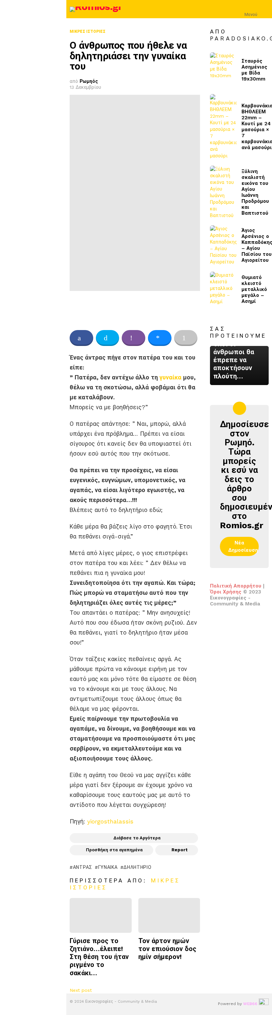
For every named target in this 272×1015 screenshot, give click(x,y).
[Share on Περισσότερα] (186, 338)
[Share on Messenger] (159, 338)
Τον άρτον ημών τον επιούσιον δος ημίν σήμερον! (167, 949)
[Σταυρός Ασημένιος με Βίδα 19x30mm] (223, 70)
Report (179, 849)
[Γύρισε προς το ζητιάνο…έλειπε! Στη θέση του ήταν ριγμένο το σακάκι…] (101, 915)
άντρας (82, 867)
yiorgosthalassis (110, 821)
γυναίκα (170, 377)
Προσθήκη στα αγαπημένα (114, 849)
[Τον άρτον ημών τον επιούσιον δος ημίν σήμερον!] (169, 915)
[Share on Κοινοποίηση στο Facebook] (81, 338)
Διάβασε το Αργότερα (137, 837)
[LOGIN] (265, 9)
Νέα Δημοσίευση (243, 546)
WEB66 (250, 1003)
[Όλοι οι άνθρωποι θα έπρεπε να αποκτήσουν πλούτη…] (239, 365)
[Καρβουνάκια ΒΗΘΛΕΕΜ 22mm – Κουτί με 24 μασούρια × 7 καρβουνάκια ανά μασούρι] (223, 126)
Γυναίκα (108, 867)
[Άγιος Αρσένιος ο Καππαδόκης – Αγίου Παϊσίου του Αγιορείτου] (223, 245)
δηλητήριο (137, 867)
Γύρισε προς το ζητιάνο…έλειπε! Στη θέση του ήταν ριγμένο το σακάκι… (99, 957)
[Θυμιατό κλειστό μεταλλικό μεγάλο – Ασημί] (223, 289)
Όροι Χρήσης (225, 592)
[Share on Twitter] (107, 338)
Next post (81, 990)
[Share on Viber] (133, 338)
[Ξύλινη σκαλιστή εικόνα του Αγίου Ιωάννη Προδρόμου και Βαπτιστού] (223, 192)
